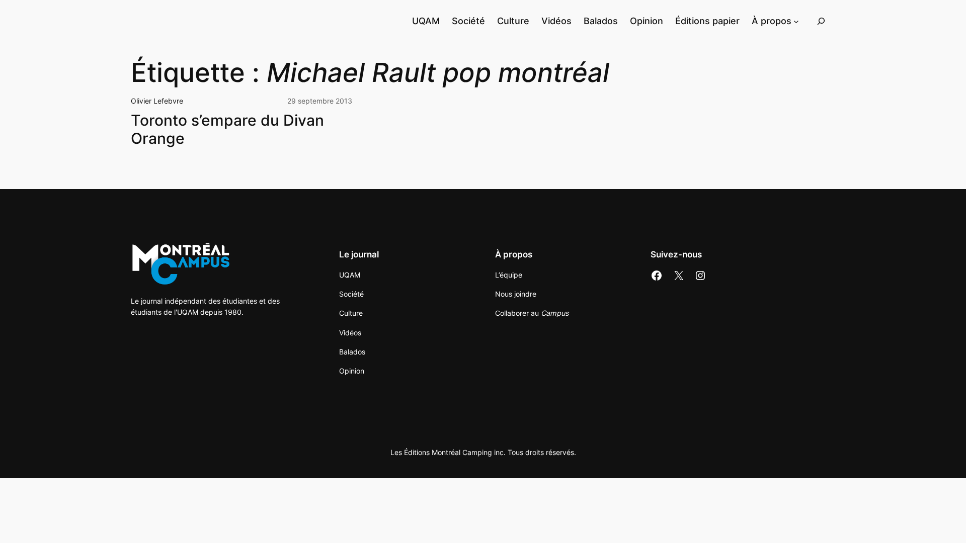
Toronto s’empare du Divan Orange (227, 129)
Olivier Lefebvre (157, 101)
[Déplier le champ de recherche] (821, 21)
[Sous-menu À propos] (796, 21)
